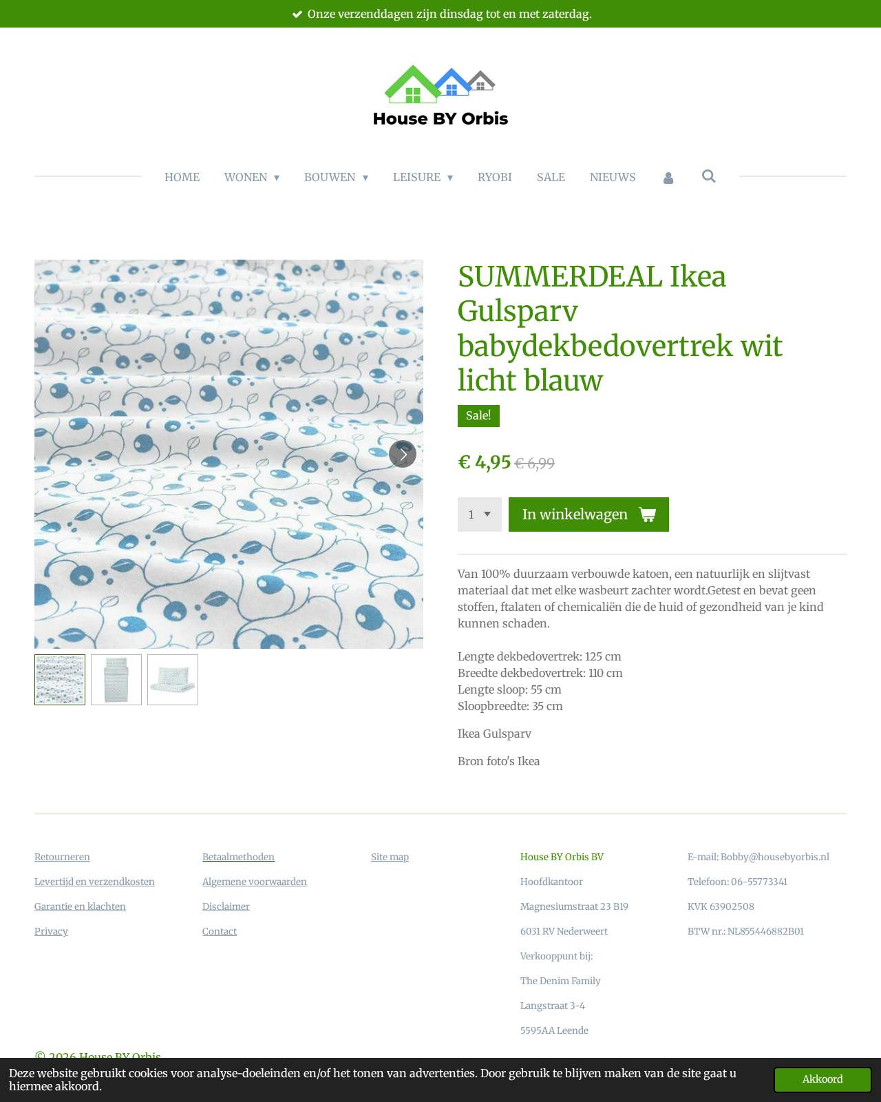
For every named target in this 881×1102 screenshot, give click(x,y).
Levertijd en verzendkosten (94, 882)
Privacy (51, 931)
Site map (390, 857)
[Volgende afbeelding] (402, 454)
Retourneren (62, 857)
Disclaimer (226, 907)
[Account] (668, 177)
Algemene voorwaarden (254, 882)
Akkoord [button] (823, 1079)
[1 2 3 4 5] (480, 514)
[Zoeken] (708, 175)
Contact (219, 931)
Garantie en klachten (80, 907)
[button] (59, 679)
